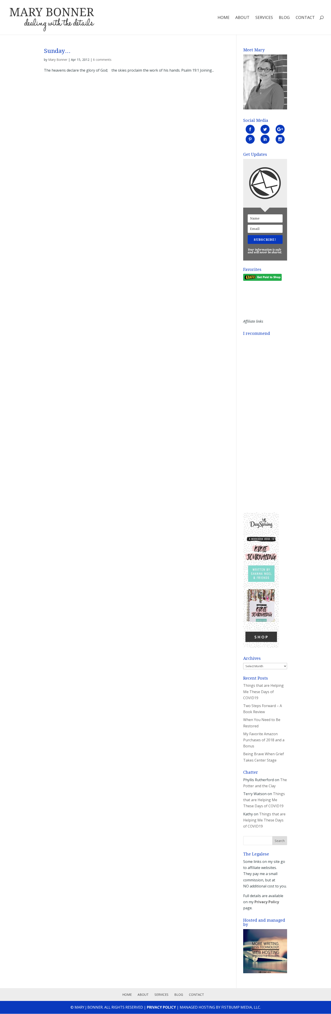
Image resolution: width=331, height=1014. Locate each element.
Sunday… (57, 51)
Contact (305, 18)
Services (264, 18)
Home (223, 18)
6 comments (102, 59)
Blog (284, 18)
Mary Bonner (57, 59)
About (242, 18)
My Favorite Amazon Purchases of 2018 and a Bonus (263, 740)
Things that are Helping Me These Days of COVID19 (263, 691)
